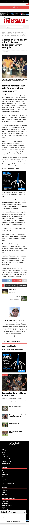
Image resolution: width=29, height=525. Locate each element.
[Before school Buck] (5, 408)
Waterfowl (5, 474)
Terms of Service (7, 505)
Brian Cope (5, 51)
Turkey (4, 479)
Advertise (5, 501)
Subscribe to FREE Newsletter (13, 521)
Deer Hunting (19, 32)
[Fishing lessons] (5, 425)
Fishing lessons (14, 423)
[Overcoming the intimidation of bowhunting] (14, 382)
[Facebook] (7, 7)
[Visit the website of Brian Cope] (14, 336)
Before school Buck (15, 406)
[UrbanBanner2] (14, 14)
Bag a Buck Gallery (8, 483)
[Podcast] (17, 7)
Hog (3, 476)
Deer (3, 472)
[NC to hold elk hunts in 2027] (5, 433)
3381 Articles (21, 320)
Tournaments (6, 463)
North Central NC (11, 285)
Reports (4, 492)
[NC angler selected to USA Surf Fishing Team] (5, 416)
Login (3, 507)
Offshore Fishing (7, 461)
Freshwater (5, 457)
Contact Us (5, 510)
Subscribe (22, 1)
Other (3, 481)
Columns (4, 490)
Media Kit (5, 503)
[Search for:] (14, 27)
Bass (3, 454)
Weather (4, 494)
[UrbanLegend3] (14, 190)
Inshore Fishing (6, 459)
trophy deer (22, 285)
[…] (25, 401)
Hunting (10, 32)
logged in (10, 349)
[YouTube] (14, 7)
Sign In (16, 1)
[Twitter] (11, 7)
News (3, 452)
